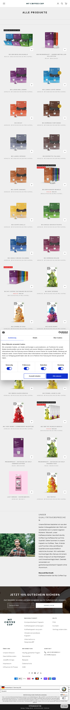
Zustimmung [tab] (12, 338)
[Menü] (67, 687)
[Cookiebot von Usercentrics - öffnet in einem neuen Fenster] (60, 332)
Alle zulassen (57, 376)
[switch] (26, 368)
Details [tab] (35, 338)
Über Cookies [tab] (58, 338)
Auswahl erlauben (34, 376)
